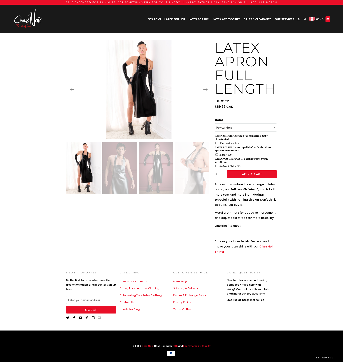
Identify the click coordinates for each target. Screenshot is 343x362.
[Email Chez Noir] (100, 317)
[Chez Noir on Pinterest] (87, 317)
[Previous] (72, 89)
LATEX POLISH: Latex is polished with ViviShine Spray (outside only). (243, 149)
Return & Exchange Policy (189, 295)
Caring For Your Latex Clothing (139, 288)
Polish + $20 (225, 154)
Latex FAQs (180, 281)
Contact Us (127, 302)
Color (219, 120)
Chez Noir (147, 346)
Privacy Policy (182, 302)
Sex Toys (154, 19)
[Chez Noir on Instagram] (94, 317)
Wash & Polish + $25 (229, 166)
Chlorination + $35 (229, 143)
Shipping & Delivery (185, 288)
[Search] (305, 20)
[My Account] (299, 20)
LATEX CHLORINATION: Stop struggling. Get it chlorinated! (241, 137)
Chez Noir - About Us (133, 281)
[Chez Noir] (29, 18)
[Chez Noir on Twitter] (68, 317)
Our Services (284, 19)
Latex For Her (174, 19)
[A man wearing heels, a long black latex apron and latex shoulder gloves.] (138, 89)
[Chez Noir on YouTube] (81, 317)
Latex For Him (199, 19)
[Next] (205, 89)
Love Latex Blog (130, 309)
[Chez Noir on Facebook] (74, 317)
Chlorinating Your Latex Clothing (141, 295)
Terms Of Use (182, 309)
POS (175, 346)
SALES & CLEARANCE (257, 19)
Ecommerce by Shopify (197, 346)
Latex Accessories (226, 19)
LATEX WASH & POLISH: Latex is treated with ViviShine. (241, 160)
